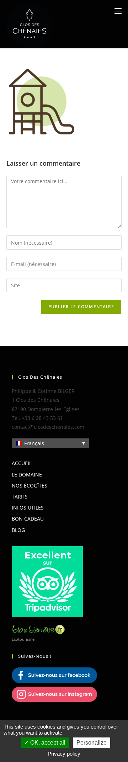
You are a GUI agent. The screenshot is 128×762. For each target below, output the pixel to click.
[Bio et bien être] (38, 628)
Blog (18, 530)
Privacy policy (64, 754)
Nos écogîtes (29, 485)
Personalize (91, 743)
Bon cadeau (28, 518)
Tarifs (20, 496)
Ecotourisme (23, 639)
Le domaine (27, 474)
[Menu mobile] (118, 11)
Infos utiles (28, 507)
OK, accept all (47, 743)
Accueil (22, 463)
